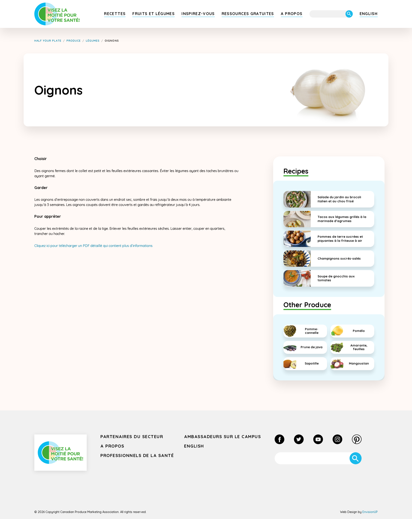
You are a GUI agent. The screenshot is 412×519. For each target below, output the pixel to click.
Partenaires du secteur (131, 436)
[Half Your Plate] (57, 14)
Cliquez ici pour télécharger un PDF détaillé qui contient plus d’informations (93, 246)
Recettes (115, 13)
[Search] (349, 14)
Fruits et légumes (153, 13)
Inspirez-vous (198, 13)
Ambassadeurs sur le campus (222, 436)
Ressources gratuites (248, 13)
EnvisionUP (370, 512)
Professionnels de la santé (137, 455)
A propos (292, 13)
